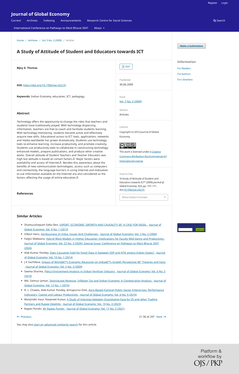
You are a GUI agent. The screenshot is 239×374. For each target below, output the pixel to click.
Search (220, 20)
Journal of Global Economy (40, 14)
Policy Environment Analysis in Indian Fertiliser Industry (80, 271)
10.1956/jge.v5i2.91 (134, 189)
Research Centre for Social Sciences (109, 20)
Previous (26, 316)
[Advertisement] (188, 152)
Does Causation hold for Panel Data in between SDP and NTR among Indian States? (102, 252)
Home (20, 40)
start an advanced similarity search (56, 324)
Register (212, 2)
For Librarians (185, 79)
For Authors (184, 74)
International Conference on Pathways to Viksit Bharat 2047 (51, 28)
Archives (32, 20)
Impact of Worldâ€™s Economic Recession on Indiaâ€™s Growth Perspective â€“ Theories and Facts (104, 262)
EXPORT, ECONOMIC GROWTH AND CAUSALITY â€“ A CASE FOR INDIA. (104, 224)
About (98, 28)
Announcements (71, 20)
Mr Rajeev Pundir (54, 308)
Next (159, 316)
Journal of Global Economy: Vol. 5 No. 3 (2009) (54, 266)
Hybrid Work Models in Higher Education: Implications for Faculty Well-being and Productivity (105, 238)
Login (224, 2)
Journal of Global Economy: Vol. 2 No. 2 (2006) (128, 234)
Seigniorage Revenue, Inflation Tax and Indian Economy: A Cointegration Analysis (100, 280)
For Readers (184, 68)
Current (16, 20)
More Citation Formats (134, 197)
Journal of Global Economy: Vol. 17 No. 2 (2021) (96, 308)
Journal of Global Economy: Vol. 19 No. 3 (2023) (92, 304)
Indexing (49, 20)
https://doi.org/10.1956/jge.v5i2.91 (44, 85)
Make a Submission (191, 46)
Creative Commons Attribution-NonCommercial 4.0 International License (143, 156)
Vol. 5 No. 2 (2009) (52, 40)
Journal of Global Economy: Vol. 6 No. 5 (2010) (108, 294)
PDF (127, 66)
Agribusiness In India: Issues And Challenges (70, 234)
